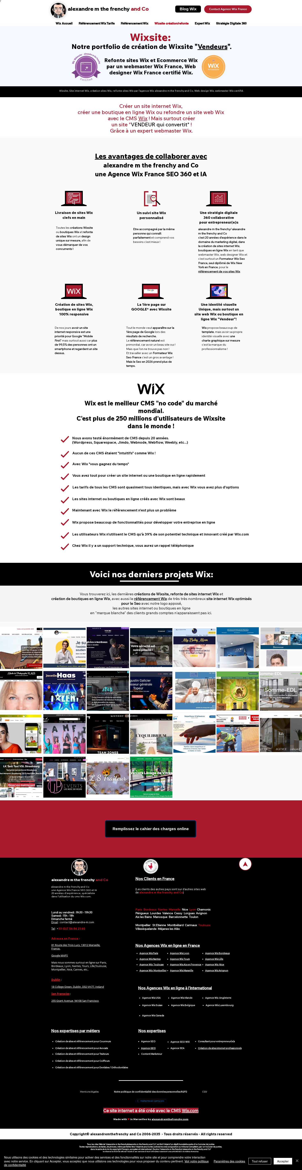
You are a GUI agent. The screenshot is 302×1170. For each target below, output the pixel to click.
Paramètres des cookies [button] (229, 1161)
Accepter (283, 1161)
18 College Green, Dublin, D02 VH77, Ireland (77, 987)
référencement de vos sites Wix (219, 271)
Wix (143, 118)
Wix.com (190, 1110)
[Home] (245, 864)
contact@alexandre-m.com (77, 922)
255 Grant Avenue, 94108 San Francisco (75, 1001)
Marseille (175, 909)
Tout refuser (260, 1161)
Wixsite (149, 37)
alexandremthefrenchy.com (170, 1119)
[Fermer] (297, 1161)
